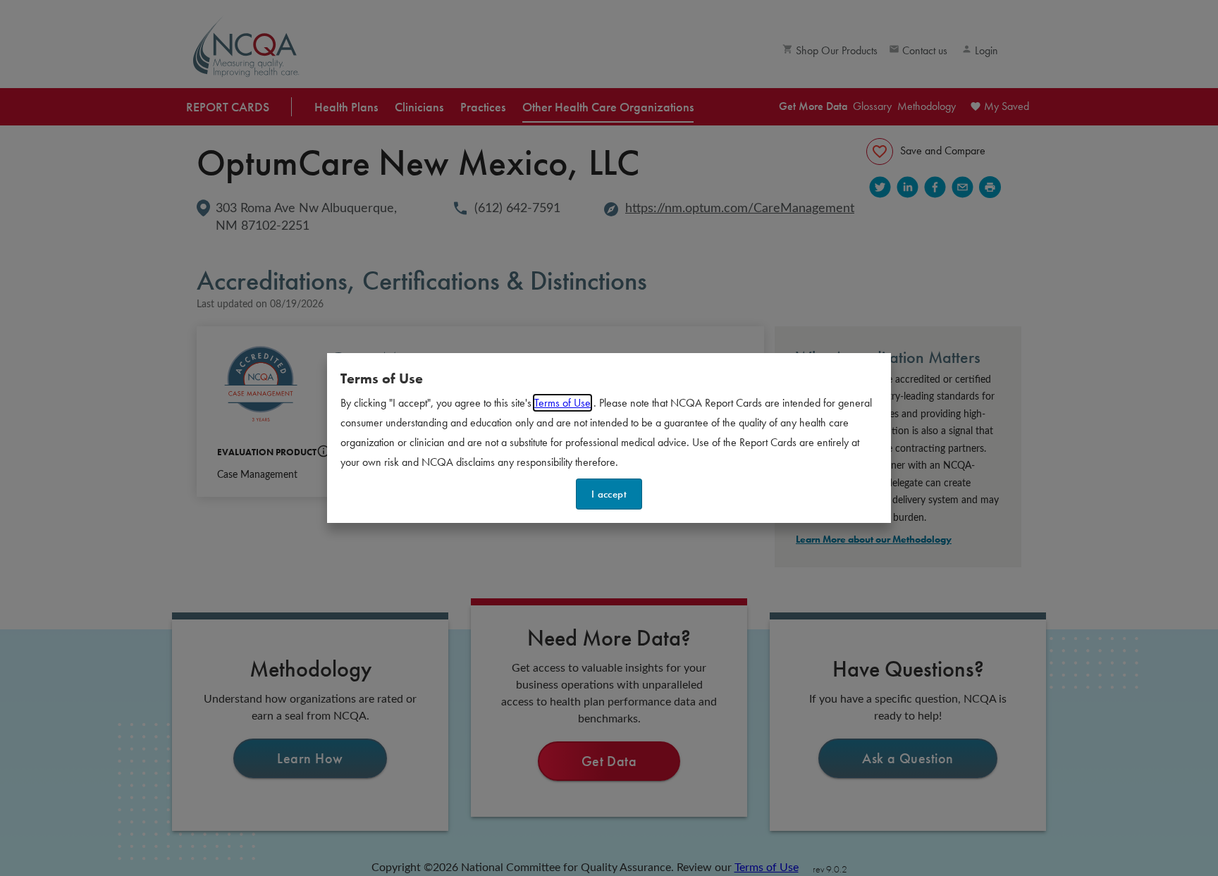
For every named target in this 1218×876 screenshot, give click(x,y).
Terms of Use (562, 402)
